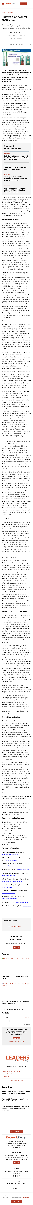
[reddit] (19, 44)
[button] (3, 4)
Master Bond (6, 1074)
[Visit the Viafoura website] (27, 1024)
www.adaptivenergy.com (10, 854)
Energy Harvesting (7, 12)
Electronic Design (25, 1152)
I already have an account (17, 1041)
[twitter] (16, 44)
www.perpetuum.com (22, 902)
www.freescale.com (8, 875)
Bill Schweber (7, 1152)
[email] (22, 44)
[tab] (6, 1017)
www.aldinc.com (11, 860)
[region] (16, 1021)
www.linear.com (7, 887)
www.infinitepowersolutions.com (12, 881)
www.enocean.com (23, 869)
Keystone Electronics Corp (10, 1071)
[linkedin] (14, 44)
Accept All (16, 1201)
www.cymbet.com (8, 866)
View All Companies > (16, 1080)
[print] (30, 44)
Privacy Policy (26, 1197)
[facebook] (11, 44)
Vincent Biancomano (16, 32)
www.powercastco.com (9, 899)
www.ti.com (27, 906)
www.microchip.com (8, 893)
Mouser (4, 1076)
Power (4, 1129)
